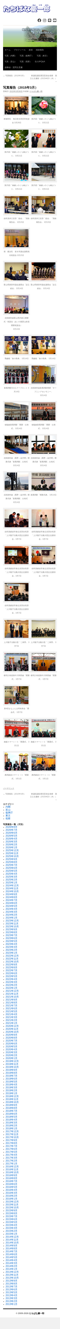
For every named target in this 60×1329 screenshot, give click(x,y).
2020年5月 (11, 1046)
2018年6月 (11, 1114)
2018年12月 (12, 1096)
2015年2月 (11, 1231)
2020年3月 (11, 1052)
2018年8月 (11, 1108)
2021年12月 (12, 991)
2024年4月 (11, 909)
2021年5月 (11, 1011)
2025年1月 (11, 882)
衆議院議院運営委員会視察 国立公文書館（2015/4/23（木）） (43, 78)
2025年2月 (11, 879)
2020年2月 (11, 1055)
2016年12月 (12, 1166)
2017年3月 (11, 1157)
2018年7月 (11, 1111)
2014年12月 (12, 1236)
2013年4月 (11, 1295)
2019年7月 (11, 1075)
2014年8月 (11, 1248)
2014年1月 (11, 1269)
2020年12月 (12, 1026)
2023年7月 (11, 935)
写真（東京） (43, 56)
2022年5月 (11, 976)
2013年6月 (11, 1289)
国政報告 (40, 50)
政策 (31, 50)
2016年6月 (11, 1184)
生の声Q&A (40, 61)
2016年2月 (11, 1195)
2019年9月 (11, 1070)
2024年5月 (11, 906)
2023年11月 (12, 923)
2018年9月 (11, 1105)
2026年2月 (11, 844)
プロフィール (20, 50)
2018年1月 (11, 1128)
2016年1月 (11, 1198)
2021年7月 (11, 1005)
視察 (8, 818)
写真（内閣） (11, 56)
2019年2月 (11, 1090)
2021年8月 (11, 1002)
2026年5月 (11, 835)
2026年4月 (11, 838)
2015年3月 (11, 1228)
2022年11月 (12, 958)
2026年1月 (11, 847)
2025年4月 (11, 873)
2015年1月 (11, 1234)
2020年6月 (11, 1043)
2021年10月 (12, 996)
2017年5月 (11, 1152)
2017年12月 (12, 1131)
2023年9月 (11, 929)
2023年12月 (12, 920)
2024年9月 (11, 894)
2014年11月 (12, 1239)
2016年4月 (11, 1190)
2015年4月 (11, 1225)
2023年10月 (12, 926)
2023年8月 (11, 932)
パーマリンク (8, 788)
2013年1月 (11, 1304)
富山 (8, 809)
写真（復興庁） (27, 56)
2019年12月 (12, 1061)
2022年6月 (11, 973)
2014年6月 (11, 1254)
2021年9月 (11, 999)
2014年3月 (11, 1263)
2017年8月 (11, 1143)
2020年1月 (11, 1058)
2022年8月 (11, 967)
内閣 (8, 806)
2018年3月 (11, 1122)
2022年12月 (12, 955)
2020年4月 (11, 1049)
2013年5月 (11, 1292)
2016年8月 (11, 1178)
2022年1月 (11, 988)
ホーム (8, 50)
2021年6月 (11, 1008)
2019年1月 (11, 1093)
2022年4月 (11, 979)
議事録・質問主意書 (14, 67)
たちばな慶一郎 (36, 91)
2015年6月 (11, 1219)
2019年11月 (12, 1064)
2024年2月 (11, 914)
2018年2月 (11, 1125)
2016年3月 (11, 1193)
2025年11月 (12, 853)
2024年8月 (11, 897)
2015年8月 (11, 1213)
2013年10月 (12, 1277)
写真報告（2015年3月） (14, 76)
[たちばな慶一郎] (30, 8)
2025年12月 (12, 850)
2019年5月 (11, 1081)
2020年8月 (11, 1037)
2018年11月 (12, 1099)
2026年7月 (11, 830)
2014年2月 (11, 1266)
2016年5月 (11, 1187)
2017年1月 (11, 1163)
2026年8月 (11, 827)
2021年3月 (11, 1017)
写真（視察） (26, 61)
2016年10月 (12, 1172)
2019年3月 (11, 1087)
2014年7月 (11, 1251)
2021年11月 (12, 994)
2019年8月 (11, 1073)
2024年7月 (11, 900)
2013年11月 (12, 1275)
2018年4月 (11, 1119)
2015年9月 (11, 1210)
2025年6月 (11, 868)
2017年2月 (11, 1160)
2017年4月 (11, 1155)
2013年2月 (11, 1301)
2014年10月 (12, 1242)
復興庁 (9, 812)
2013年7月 (11, 1286)
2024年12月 (12, 885)
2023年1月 (11, 953)
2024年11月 (12, 888)
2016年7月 (11, 1181)
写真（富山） (11, 61)
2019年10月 (12, 1067)
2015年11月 (12, 1204)
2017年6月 (11, 1149)
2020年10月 (12, 1032)
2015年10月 (12, 1207)
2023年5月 (11, 941)
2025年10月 (12, 856)
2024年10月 (12, 891)
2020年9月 (11, 1034)
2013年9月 (11, 1280)
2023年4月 (11, 944)
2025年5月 (11, 871)
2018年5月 (11, 1116)
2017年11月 (12, 1134)
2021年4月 (11, 1014)
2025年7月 (11, 865)
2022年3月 (11, 982)
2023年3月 (11, 947)
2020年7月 (11, 1040)
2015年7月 (11, 1216)
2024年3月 (11, 912)
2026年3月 (11, 841)
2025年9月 (11, 859)
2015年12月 (12, 1201)
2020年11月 (12, 1029)
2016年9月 (11, 1175)
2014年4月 (11, 1260)
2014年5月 (11, 1257)
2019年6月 (11, 1078)
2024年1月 (11, 917)
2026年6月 (11, 833)
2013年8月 (11, 1283)
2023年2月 (11, 950)
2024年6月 (11, 903)
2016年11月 (12, 1169)
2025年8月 (11, 862)
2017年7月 (11, 1146)
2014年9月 (11, 1245)
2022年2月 (11, 985)
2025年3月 (11, 876)
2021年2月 (11, 1020)
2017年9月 (11, 1140)
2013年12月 (12, 1272)
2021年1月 (11, 1023)
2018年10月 (12, 1102)
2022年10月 (12, 961)
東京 (8, 815)
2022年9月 (11, 964)
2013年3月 (11, 1298)
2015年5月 (11, 1222)
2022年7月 (11, 970)
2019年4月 (11, 1084)
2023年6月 (11, 938)
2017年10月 (12, 1137)
